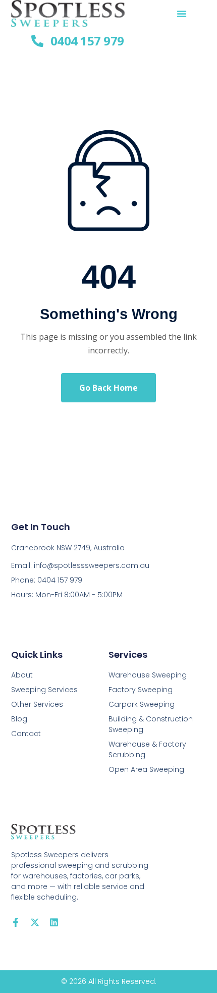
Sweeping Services (44, 690)
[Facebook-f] (15, 922)
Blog (19, 719)
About (22, 675)
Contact (26, 733)
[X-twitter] (34, 922)
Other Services (37, 704)
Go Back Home (108, 387)
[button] (181, 13)
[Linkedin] (54, 922)
